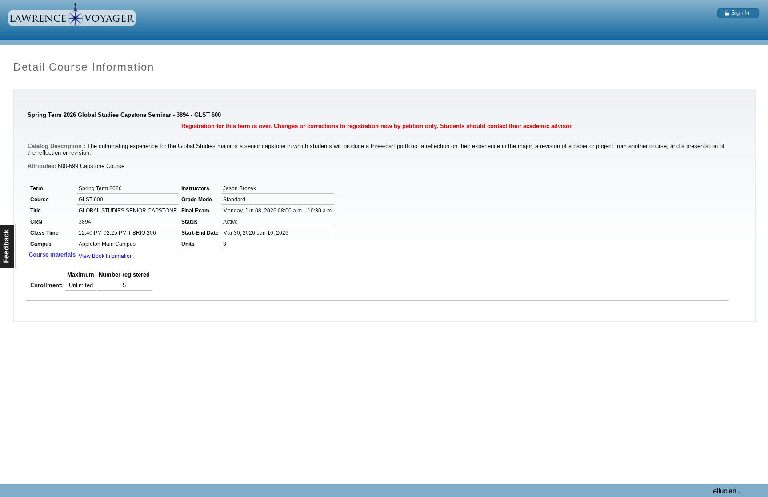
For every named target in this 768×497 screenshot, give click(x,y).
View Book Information (106, 256)
